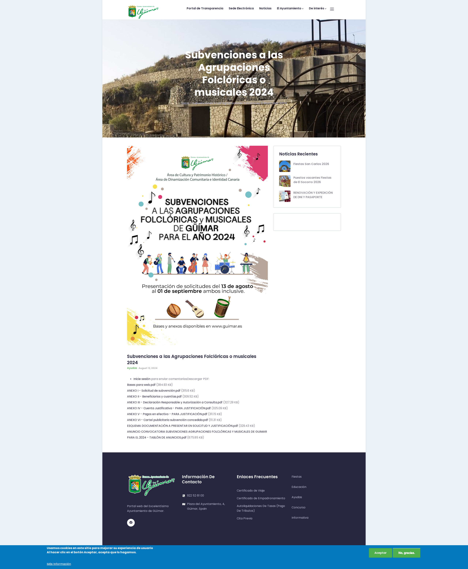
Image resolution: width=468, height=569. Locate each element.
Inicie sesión (141, 379)
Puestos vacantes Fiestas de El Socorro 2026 (312, 180)
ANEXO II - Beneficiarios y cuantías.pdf (154, 396)
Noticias (265, 8)
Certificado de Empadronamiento (261, 498)
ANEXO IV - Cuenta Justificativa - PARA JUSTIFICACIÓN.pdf (169, 408)
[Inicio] (143, 8)
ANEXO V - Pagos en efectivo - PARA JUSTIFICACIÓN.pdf (167, 414)
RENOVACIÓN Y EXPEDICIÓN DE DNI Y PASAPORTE (313, 195)
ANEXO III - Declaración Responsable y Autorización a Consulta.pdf (174, 402)
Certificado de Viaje (251, 490)
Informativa (300, 518)
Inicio (185, 103)
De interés (316, 8)
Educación (299, 487)
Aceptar (380, 553)
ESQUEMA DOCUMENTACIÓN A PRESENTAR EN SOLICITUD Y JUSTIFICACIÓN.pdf (182, 426)
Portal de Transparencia (205, 8)
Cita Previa (244, 518)
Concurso (298, 507)
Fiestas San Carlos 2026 (311, 164)
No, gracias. (406, 552)
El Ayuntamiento (289, 8)
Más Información (59, 564)
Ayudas (132, 368)
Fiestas (297, 477)
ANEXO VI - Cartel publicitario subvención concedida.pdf (167, 420)
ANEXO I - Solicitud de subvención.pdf (153, 390)
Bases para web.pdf (141, 385)
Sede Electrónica (241, 8)
